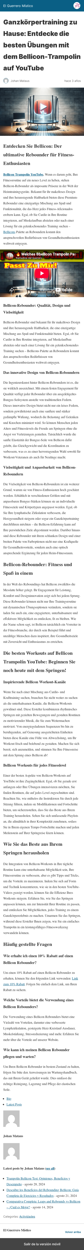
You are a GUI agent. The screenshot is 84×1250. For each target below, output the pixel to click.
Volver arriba (73, 1232)
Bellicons (9, 232)
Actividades (27, 1216)
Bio (9, 1098)
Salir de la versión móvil (42, 1244)
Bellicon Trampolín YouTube (23, 174)
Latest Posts (14, 1104)
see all (50, 1168)
